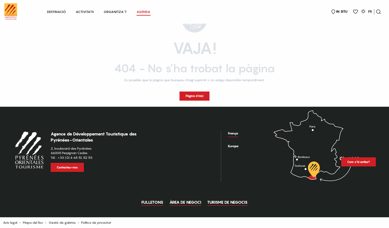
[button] (378, 11)
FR (370, 12)
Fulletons (152, 202)
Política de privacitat (96, 223)
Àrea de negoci (185, 202)
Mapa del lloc (33, 223)
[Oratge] (363, 12)
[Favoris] (355, 12)
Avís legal (10, 223)
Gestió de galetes (62, 223)
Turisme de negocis (227, 202)
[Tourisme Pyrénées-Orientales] (11, 10)
